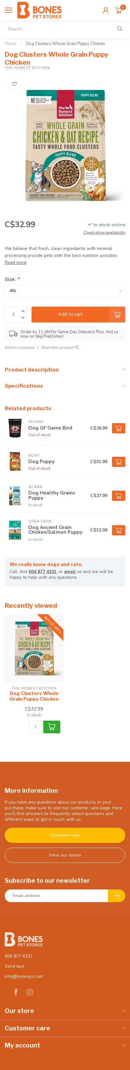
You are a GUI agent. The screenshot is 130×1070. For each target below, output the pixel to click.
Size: (12, 279)
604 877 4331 (42, 572)
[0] (118, 10)
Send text (14, 966)
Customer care (65, 835)
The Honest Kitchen (27, 68)
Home (10, 44)
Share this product (58, 347)
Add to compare (19, 347)
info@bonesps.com (24, 976)
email (70, 572)
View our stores (65, 855)
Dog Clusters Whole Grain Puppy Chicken (65, 44)
